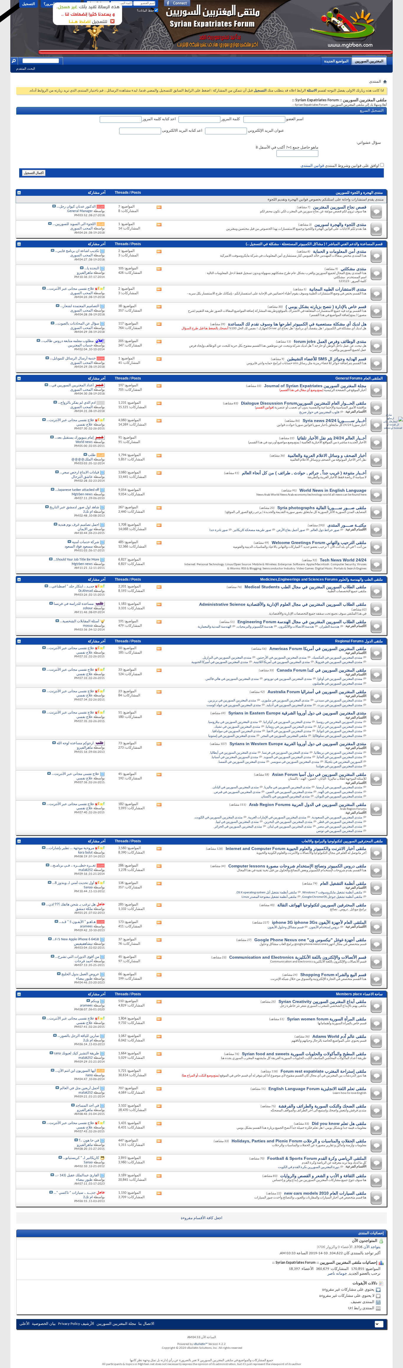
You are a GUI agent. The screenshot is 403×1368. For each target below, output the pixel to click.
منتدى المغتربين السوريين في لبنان (290, 826)
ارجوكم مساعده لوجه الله (75, 743)
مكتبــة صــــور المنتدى (346, 525)
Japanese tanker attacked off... (77, 490)
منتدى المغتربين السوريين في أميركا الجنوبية (219, 662)
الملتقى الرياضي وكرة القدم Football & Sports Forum (316, 1158)
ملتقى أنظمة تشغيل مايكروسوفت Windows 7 (332, 892)
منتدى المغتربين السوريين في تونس (339, 831)
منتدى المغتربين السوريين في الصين (289, 792)
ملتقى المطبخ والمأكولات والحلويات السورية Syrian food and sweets (304, 1053)
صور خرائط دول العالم (325, 530)
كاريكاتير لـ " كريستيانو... (81, 1158)
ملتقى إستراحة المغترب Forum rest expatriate (323, 1071)
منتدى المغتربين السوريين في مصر (339, 826)
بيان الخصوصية (44, 1324)
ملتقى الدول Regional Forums (359, 641)
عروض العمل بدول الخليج (80, 974)
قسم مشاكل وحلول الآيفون (286, 927)
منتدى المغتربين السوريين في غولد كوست (234, 705)
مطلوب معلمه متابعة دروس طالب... (67, 341)
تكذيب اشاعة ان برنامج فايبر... (77, 251)
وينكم (95, 1001)
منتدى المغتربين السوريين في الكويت (219, 817)
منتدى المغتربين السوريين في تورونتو (288, 679)
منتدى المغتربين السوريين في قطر (340, 822)
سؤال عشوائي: (368, 143)
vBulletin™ (201, 1344)
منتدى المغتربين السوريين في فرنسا (285, 753)
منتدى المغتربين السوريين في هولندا (339, 766)
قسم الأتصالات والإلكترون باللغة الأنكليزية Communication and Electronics (297, 957)
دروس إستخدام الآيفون (324, 927)
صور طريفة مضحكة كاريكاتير (252, 530)
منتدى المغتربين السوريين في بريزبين (232, 700)
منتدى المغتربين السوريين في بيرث (339, 705)
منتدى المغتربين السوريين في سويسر (295, 762)
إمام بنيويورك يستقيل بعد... (74, 437)
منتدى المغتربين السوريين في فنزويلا (338, 662)
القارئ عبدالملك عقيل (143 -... (77, 1175)
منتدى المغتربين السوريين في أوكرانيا (287, 722)
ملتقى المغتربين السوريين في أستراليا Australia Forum (317, 691)
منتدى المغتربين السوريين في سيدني (338, 700)
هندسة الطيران (329, 626)
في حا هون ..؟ (89, 1140)
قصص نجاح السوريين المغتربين (339, 207)
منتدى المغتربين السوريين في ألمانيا (339, 757)
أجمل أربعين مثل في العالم (79, 1088)
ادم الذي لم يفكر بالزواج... (77, 403)
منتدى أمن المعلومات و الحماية (339, 251)
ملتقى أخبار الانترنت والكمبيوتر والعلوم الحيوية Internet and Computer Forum (296, 848)
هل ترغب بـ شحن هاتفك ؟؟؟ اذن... (71, 904)
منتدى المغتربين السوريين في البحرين (288, 822)
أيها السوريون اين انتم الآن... (75, 1071)
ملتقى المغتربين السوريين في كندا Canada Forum (321, 670)
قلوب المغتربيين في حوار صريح (319, 412)
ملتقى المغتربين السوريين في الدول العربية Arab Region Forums (307, 804)
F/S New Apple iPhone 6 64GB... (76, 939)
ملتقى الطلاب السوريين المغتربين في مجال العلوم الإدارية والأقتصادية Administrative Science (282, 604)
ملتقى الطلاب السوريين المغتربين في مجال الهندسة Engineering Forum (301, 621)
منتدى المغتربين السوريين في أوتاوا (339, 679)
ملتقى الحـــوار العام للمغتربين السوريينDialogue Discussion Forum (303, 403)
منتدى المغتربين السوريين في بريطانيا (338, 753)
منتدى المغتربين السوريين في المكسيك (337, 657)
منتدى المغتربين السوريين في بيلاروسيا (233, 722)
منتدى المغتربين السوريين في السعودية (337, 817)
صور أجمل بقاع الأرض (291, 530)
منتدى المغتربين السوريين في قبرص (237, 792)
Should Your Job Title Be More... (76, 559)
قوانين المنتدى (312, 166)
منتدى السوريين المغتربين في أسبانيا (235, 757)
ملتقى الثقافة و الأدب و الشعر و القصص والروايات (323, 1175)
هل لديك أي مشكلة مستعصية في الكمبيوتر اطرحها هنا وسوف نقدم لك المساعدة (297, 324)
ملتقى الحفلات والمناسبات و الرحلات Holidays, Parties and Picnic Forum (299, 1141)
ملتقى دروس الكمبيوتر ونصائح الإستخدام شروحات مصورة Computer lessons (297, 866)
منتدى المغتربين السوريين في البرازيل (227, 657)
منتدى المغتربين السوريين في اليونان (338, 796)
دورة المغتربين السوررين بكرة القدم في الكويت (308, 1167)
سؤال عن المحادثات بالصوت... (77, 323)
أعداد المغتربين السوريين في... (71, 385)
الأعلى (24, 1324)
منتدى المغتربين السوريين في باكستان (285, 796)
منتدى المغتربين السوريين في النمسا (242, 762)
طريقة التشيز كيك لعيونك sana (76, 1053)
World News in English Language (332, 490)
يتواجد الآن (372, 1247)
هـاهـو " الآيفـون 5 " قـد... (77, 922)
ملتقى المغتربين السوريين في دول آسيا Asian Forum (319, 774)
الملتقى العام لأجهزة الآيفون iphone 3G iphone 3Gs (319, 922)
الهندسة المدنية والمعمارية (214, 626)
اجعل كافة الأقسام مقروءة (201, 1218)
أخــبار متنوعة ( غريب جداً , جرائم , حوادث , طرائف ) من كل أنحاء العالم (304, 472)
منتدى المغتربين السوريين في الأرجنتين (282, 657)
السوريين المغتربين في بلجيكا (343, 762)
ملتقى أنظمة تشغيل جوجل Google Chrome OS (332, 897)
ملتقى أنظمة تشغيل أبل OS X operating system (267, 892)
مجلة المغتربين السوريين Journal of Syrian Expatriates (315, 385)
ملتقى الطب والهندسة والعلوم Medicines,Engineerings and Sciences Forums (321, 579)
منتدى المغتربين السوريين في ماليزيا (287, 787)
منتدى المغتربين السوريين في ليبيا (237, 822)
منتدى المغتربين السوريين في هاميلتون (337, 683)
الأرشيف (87, 1324)
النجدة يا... (91, 268)
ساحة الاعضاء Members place (359, 994)
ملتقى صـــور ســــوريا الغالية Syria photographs (321, 507)
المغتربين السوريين (369, 61)
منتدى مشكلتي (353, 268)
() (264, 407)
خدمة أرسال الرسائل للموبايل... (73, 358)
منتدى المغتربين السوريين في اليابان (236, 787)
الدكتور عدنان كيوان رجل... (76, 207)
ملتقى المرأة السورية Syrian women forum (326, 1019)
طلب (92, 455)
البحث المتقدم (25, 68)
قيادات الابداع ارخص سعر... (79, 472)
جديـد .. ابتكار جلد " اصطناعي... (71, 586)
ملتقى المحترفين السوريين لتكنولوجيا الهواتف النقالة (321, 905)
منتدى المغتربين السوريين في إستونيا (231, 736)
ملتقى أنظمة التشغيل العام (343, 883)
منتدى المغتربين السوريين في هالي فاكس (232, 679)
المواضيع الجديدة (336, 61)
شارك (389, 415)
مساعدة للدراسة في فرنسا (74, 604)
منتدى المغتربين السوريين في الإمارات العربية (277, 817)
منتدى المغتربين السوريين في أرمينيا (339, 787)
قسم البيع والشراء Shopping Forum (333, 974)
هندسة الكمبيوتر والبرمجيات (255, 626)
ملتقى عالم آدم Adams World (339, 1036)
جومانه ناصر (337, 1274)
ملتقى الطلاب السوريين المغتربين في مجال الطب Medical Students (305, 586)
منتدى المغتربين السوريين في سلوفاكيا (337, 736)
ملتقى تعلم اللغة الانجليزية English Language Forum (317, 1088)
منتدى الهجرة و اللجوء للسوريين (359, 192)
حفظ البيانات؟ (145, 10)
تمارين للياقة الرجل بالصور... (78, 1036)
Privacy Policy (69, 1324)
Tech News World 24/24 (343, 560)
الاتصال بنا (146, 1324)
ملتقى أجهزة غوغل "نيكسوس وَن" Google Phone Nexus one (310, 939)
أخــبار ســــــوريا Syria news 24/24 (334, 420)
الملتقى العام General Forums (359, 378)
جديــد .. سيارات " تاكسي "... (75, 1193)
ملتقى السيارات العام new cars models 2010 (325, 1193)
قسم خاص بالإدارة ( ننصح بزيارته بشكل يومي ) (326, 306)
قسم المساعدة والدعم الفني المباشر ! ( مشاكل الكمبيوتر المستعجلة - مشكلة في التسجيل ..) (314, 244)
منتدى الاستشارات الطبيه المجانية (337, 289)
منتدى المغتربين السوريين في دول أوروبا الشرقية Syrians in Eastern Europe (297, 713)
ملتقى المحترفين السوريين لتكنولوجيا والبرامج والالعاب (342, 841)
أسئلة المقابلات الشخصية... (79, 621)
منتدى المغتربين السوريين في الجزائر (238, 826)
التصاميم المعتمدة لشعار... (79, 306)
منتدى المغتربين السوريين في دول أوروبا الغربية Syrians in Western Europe (298, 743)
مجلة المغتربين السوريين (116, 1324)
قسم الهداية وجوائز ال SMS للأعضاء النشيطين (326, 358)
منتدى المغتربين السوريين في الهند (340, 792)
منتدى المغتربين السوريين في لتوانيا (339, 731)
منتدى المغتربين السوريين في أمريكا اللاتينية (282, 662)
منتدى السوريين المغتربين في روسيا (339, 722)
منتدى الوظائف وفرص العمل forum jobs (330, 341)
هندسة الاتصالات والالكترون (296, 626)
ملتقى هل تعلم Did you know (339, 1123)
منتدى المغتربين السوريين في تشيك (237, 727)
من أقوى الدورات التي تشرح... (77, 957)
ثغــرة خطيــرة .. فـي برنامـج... (73, 865)
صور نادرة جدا (218, 530)
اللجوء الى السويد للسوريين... (74, 224)
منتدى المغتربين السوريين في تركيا (340, 727)
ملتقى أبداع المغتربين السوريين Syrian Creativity (322, 1001)
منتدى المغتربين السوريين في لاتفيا (289, 731)
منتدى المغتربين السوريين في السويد (287, 757)
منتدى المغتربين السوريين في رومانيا (289, 727)
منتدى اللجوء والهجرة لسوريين (340, 224)
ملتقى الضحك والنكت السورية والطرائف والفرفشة (322, 1106)
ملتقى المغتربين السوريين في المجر (284, 736)
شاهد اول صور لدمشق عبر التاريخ (74, 507)
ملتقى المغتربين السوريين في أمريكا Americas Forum (317, 648)
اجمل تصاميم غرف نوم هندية (78, 525)
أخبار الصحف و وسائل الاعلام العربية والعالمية (327, 455)
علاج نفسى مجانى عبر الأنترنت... (70, 289)
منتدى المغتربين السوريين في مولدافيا (236, 731)
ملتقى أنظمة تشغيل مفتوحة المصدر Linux (269, 897)
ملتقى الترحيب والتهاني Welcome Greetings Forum (319, 542)
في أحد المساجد (87, 1106)
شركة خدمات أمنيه (85, 542)
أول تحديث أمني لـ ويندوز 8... (73, 883)
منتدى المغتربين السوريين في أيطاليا (233, 753)
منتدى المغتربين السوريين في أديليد (289, 705)
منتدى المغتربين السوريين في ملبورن (285, 700)
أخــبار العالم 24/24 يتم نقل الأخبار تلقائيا (331, 438)
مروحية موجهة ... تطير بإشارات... (70, 848)
